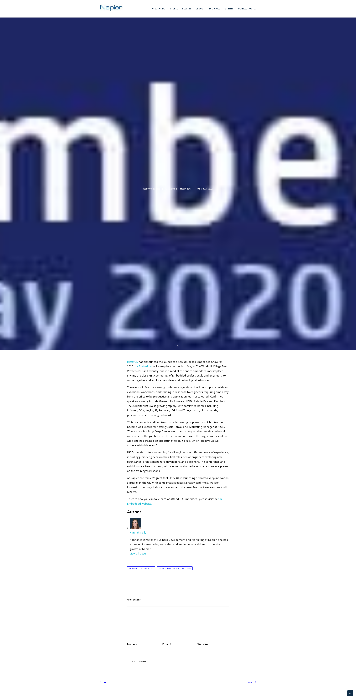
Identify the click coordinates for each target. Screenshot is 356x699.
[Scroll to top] (350, 693)
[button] (255, 9)
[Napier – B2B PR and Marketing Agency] (111, 9)
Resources (214, 8)
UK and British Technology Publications (174, 568)
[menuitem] (158, 9)
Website (202, 644)
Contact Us (245, 8)
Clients (229, 8)
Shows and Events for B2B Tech (141, 568)
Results (186, 8)
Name (132, 644)
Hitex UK (132, 362)
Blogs (199, 8)
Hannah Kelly (206, 189)
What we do (158, 8)
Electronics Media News (179, 189)
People (174, 8)
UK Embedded (144, 366)
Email (166, 644)
